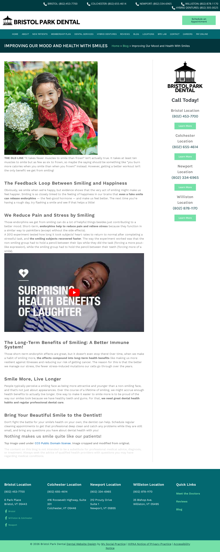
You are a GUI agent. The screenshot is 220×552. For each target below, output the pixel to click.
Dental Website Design (81, 544)
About (25, 34)
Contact (174, 34)
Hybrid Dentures (107, 34)
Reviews (125, 34)
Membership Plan (61, 34)
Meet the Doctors (188, 493)
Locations (148, 34)
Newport (12, 525)
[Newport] (6, 525)
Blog (136, 34)
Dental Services (84, 34)
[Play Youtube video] (74, 292)
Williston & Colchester (20, 518)
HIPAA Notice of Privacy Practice (149, 544)
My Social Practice (113, 544)
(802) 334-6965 (185, 177)
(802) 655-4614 (185, 147)
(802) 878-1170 (185, 208)
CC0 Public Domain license (53, 443)
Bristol (11, 511)
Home (15, 34)
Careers (187, 34)
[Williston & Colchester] (6, 518)
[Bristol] (6, 511)
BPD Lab (162, 34)
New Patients (40, 34)
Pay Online (202, 34)
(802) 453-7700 (185, 116)
